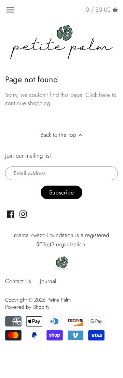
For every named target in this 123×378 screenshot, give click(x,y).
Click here (97, 95)
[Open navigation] (10, 10)
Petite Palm (59, 300)
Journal (48, 281)
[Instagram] (23, 213)
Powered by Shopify (27, 307)
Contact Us (18, 281)
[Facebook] (10, 213)
